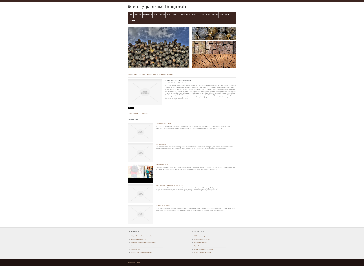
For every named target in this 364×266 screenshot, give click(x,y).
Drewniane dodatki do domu (163, 206)
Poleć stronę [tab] (145, 113)
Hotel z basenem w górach (201, 236)
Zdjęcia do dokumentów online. (202, 246)
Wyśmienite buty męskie (162, 164)
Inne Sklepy (142, 74)
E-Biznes (134, 74)
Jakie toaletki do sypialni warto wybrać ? (141, 252)
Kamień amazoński (135, 249)
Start (129, 74)
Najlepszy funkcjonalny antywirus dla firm (141, 236)
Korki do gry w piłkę (161, 144)
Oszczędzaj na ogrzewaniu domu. (203, 252)
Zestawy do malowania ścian (163, 123)
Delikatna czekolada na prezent (202, 239)
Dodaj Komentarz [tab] (133, 113)
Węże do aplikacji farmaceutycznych (203, 249)
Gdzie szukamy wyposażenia (138, 239)
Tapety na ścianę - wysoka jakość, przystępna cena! (169, 185)
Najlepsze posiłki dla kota (200, 242)
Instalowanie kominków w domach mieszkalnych (143, 242)
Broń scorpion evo (135, 246)
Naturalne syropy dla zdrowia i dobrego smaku (160, 74)
